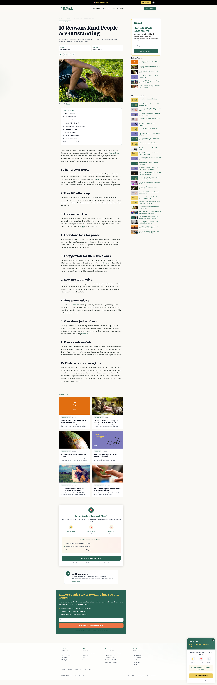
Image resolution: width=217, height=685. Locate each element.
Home (60, 18)
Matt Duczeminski (65, 49)
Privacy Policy (141, 675)
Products (105, 8)
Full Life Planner (86, 655)
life (83, 226)
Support (135, 664)
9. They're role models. (70, 139)
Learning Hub (85, 657)
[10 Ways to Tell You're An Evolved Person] (74, 440)
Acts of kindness (113, 153)
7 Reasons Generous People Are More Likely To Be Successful (106, 421)
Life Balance (64, 657)
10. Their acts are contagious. (72, 142)
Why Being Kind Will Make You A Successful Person (73, 421)
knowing (106, 263)
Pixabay (68, 103)
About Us (135, 650)
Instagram (70, 669)
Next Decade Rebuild (110, 660)
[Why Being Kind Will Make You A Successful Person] (74, 406)
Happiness (97, 451)
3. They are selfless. (69, 120)
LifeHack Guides (65, 650)
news (97, 179)
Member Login (136, 662)
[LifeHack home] (67, 8)
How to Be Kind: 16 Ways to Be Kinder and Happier (105, 455)
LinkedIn (90, 669)
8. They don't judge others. (71, 135)
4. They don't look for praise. (72, 123)
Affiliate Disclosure (151, 675)
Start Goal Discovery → (201, 675)
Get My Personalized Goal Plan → (91, 558)
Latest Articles (137, 655)
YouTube (84, 669)
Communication (68, 18)
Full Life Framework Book (88, 653)
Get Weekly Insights (146, 51)
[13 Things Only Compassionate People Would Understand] (74, 474)
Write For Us (136, 660)
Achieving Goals (65, 660)
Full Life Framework (66, 655)
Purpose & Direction (110, 655)
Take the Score (149, 8)
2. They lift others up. (69, 117)
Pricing (122, 8)
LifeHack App (85, 650)
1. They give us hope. (69, 113)
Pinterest (76, 669)
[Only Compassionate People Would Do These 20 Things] (107, 474)
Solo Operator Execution (111, 662)
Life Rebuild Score (65, 653)
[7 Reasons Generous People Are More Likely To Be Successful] (107, 406)
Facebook (63, 669)
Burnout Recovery (109, 650)
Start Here (96, 8)
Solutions (113, 8)
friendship (84, 334)
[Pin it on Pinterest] (65, 54)
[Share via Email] (73, 54)
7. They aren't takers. (69, 132)
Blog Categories (137, 657)
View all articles (76, 581)
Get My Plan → (146, 2)
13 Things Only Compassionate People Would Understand (73, 489)
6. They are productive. (70, 129)
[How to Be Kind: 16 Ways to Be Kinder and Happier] (107, 440)
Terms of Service (132, 675)
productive (75, 305)
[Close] (153, 2)
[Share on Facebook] (60, 54)
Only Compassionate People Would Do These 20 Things (107, 489)
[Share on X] (69, 54)
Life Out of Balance (110, 657)
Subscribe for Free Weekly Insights (91, 625)
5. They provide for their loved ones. (74, 126)
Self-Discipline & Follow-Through (113, 653)
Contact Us (136, 653)
